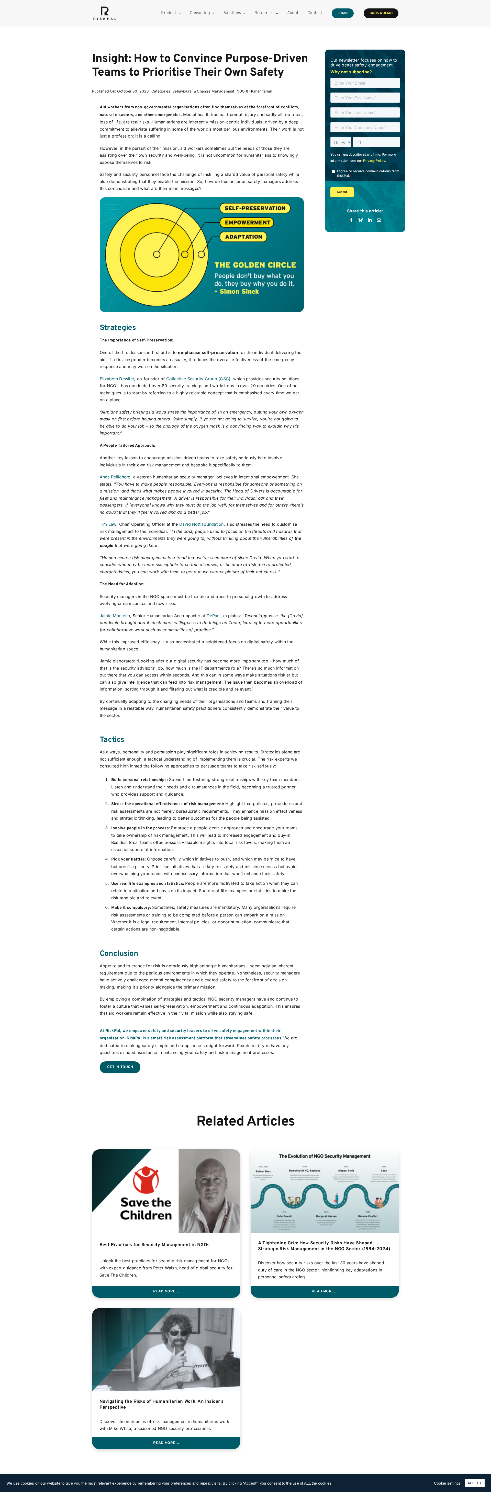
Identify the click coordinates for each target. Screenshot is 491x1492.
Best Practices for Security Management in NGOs (154, 1245)
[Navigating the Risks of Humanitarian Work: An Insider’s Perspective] (166, 1311)
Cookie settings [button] (447, 1483)
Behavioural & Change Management (203, 91)
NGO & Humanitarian (254, 91)
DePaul (213, 615)
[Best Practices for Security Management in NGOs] (166, 1152)
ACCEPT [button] (475, 1483)
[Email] (379, 220)
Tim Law (108, 524)
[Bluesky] (360, 220)
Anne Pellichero (115, 476)
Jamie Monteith (115, 615)
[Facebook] (351, 220)
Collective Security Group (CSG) (198, 378)
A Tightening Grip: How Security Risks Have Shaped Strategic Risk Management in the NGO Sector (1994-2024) (324, 1246)
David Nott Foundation (201, 524)
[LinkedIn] (369, 220)
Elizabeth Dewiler (117, 378)
